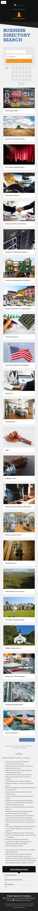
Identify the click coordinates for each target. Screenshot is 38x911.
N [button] (16, 76)
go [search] (20, 61)
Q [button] (26, 76)
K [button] (26, 72)
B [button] (16, 68)
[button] (27, 740)
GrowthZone (22, 905)
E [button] (26, 68)
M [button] (12, 76)
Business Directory (10, 746)
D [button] (23, 68)
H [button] (16, 72)
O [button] (19, 76)
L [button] (29, 72)
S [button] (12, 80)
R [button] (30, 76)
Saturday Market (9, 881)
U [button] (19, 80)
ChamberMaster (16, 907)
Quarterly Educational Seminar (13, 876)
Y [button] (19, 84)
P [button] (23, 76)
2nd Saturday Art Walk (11, 885)
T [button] (16, 80)
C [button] (19, 68)
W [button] (26, 80)
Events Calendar (20, 746)
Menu (3, 2)
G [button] (13, 72)
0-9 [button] (7, 68)
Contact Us (23, 748)
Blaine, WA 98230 (17, 898)
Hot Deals (28, 746)
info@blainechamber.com (22, 900)
